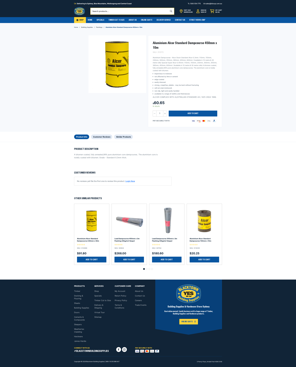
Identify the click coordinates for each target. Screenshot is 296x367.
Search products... (100, 11)
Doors (76, 312)
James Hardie (80, 341)
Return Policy (120, 296)
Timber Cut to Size (102, 300)
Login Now (130, 181)
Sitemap (98, 317)
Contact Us (180, 20)
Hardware (78, 336)
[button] (80, 20)
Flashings (99, 27)
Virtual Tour (99, 312)
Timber (77, 291)
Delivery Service (164, 20)
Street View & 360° (197, 20)
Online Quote (146, 20)
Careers (138, 300)
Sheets (77, 303)
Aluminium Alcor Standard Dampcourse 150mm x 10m (163, 240)
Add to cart (193, 113)
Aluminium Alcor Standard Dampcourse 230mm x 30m (201, 240)
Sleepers (78, 324)
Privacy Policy (121, 300)
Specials (100, 20)
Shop (96, 291)
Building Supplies (87, 27)
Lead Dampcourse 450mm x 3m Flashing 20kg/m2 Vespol (89, 240)
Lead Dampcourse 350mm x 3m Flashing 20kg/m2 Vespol (127, 240)
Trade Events (140, 305)
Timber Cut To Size (116, 20)
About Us (133, 20)
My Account (120, 291)
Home (90, 20)
